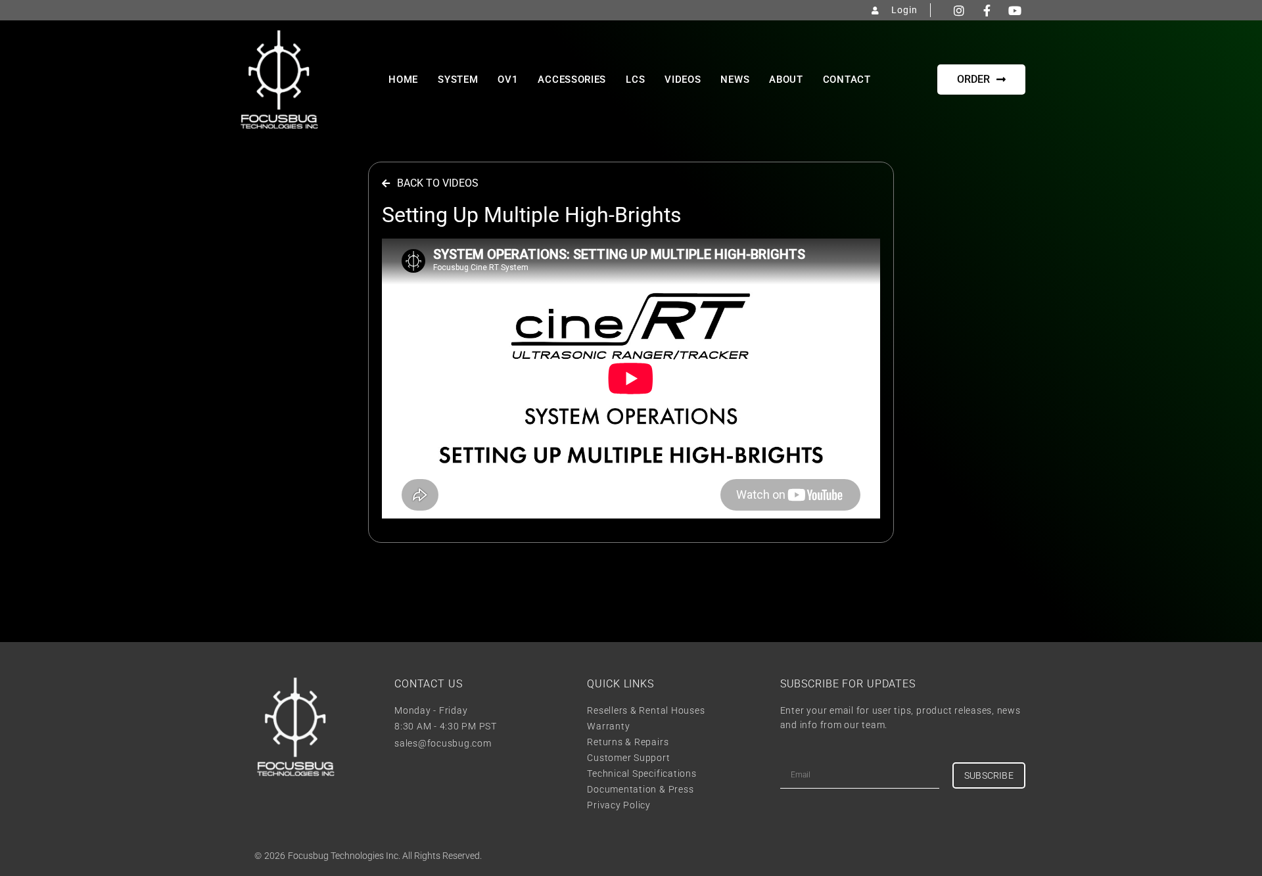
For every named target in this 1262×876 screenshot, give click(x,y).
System (458, 79)
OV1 (508, 79)
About (786, 79)
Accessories (572, 79)
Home (403, 79)
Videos (683, 79)
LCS (635, 79)
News (734, 79)
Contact (847, 79)
